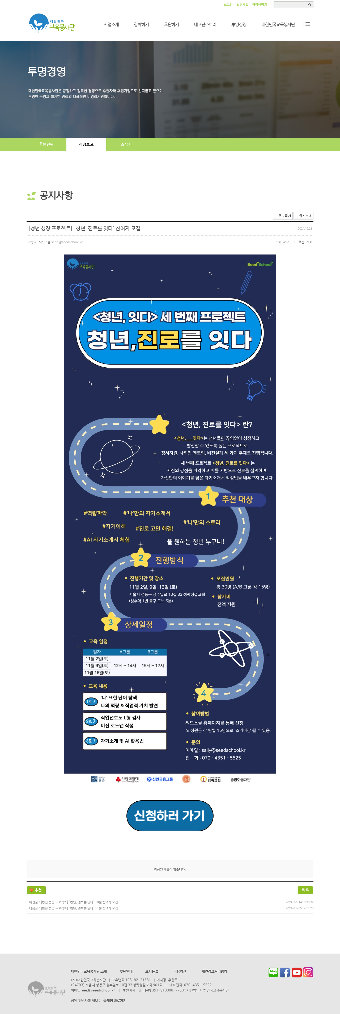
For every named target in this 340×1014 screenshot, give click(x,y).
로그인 (228, 5)
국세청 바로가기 (114, 1001)
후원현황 (46, 144)
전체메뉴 (308, 24)
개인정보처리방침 (214, 971)
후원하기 (171, 25)
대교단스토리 (205, 25)
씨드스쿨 (52, 23)
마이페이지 (259, 5)
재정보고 (86, 144)
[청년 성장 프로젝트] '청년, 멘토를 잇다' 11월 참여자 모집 (79, 908)
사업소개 (111, 25)
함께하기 (141, 25)
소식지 (126, 144)
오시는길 (151, 971)
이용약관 (179, 971)
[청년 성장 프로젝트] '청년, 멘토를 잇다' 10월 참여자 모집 (79, 902)
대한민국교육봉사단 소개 (89, 971)
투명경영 (238, 25)
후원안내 (126, 971)
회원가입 (242, 5)
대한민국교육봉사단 (278, 25)
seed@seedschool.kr (98, 991)
